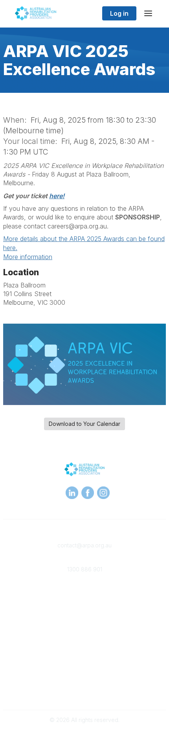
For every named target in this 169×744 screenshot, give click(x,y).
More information (27, 257)
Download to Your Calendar (84, 423)
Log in (119, 13)
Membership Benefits (84, 600)
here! (56, 196)
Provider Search (84, 624)
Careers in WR (84, 632)
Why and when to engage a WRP (84, 639)
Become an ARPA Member (85, 592)
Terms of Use (84, 671)
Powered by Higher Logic (84, 733)
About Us (84, 663)
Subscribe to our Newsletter (84, 689)
